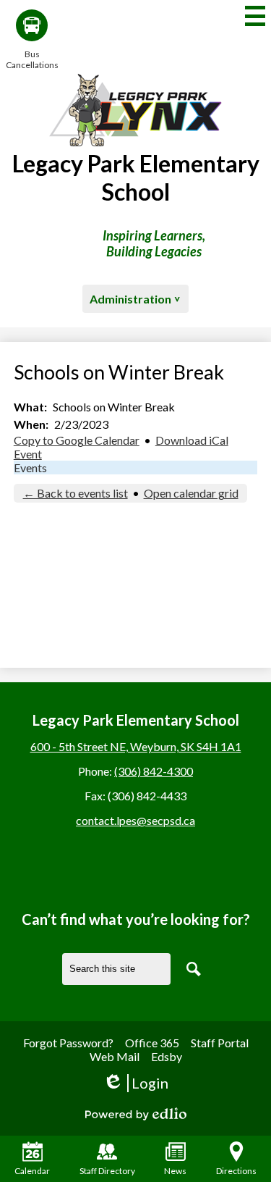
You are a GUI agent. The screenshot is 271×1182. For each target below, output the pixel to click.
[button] (135, 299)
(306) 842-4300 (153, 771)
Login (135, 1083)
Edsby (166, 1056)
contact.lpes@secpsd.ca (135, 820)
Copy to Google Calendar (76, 440)
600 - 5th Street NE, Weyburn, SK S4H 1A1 (135, 746)
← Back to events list (75, 493)
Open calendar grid (191, 493)
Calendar (32, 1170)
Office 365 (152, 1042)
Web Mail (114, 1056)
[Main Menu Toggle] (255, 16)
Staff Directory (107, 1170)
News (175, 1170)
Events (30, 467)
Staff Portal (220, 1042)
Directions (236, 1170)
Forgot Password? (68, 1042)
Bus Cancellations (32, 59)
